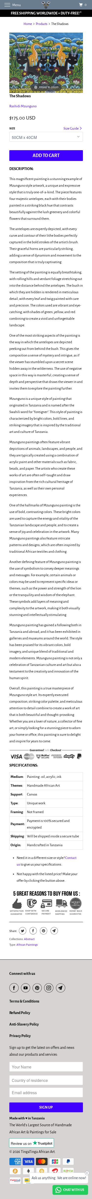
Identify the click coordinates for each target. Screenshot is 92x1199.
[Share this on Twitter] (22, 930)
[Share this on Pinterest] (43, 930)
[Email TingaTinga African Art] (61, 988)
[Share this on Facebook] (32, 930)
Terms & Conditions (24, 1001)
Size (12, 128)
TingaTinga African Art (38, 1152)
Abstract (29, 939)
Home (28, 24)
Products (41, 24)
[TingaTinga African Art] (46, 5)
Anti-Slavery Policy (24, 1024)
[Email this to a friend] (53, 930)
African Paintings (27, 944)
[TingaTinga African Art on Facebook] (15, 988)
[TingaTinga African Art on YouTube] (26, 988)
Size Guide (71, 128)
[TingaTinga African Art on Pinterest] (38, 988)
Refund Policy (19, 1013)
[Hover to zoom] (46, 62)
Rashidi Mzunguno (23, 106)
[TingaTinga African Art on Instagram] (49, 988)
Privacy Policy (20, 1036)
